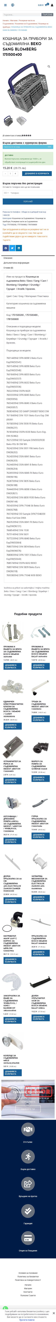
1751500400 (22, 224)
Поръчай (28, 201)
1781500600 (32, 224)
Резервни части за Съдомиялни (24, 221)
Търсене (47, 14)
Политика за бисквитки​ (28, 1276)
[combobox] (6, 193)
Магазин (13, 20)
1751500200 (11, 224)
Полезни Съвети (28, 1295)
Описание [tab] (8, 258)
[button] (48, 66)
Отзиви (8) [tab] (8, 267)
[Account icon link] (52, 5)
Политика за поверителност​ (28, 1280)
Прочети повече (27, 1319)
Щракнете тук (28, 1108)
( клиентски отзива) (12, 135)
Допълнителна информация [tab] (16, 262)
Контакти (28, 1292)
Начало (6, 20)
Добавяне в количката (37, 173)
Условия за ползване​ (28, 1273)
